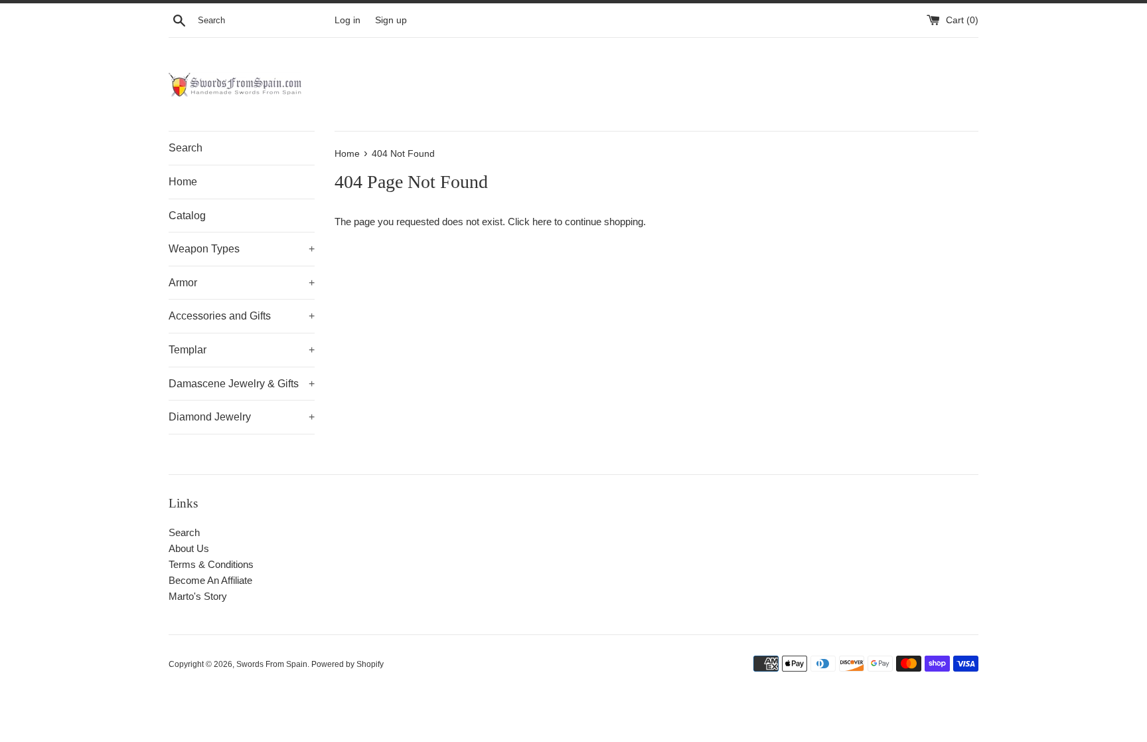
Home (183, 181)
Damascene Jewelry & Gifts (242, 383)
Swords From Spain (271, 664)
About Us (189, 548)
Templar (242, 349)
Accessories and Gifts (242, 316)
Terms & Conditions (211, 564)
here (542, 221)
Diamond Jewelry (242, 416)
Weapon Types (242, 248)
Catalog (187, 215)
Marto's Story (198, 596)
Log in (347, 20)
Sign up (391, 20)
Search (185, 147)
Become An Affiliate (210, 580)
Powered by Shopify (347, 664)
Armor (242, 282)
